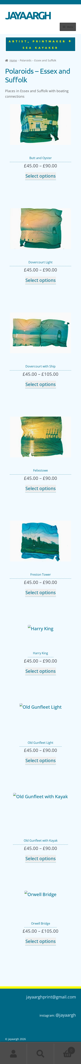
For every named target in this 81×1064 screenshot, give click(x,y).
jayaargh (27, 13)
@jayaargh (66, 1015)
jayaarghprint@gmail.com (51, 997)
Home (13, 60)
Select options (40, 176)
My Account (13, 1054)
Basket (63, 1048)
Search (40, 1054)
